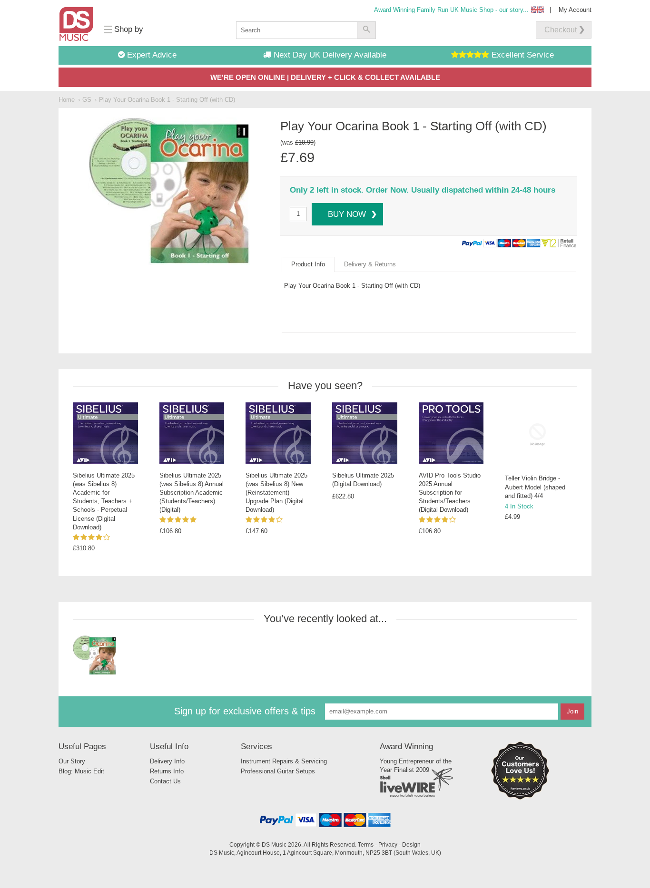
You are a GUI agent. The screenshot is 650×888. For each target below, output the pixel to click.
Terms (366, 844)
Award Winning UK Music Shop (451, 9)
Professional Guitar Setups (278, 771)
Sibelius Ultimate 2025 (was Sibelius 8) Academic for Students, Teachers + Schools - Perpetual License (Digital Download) (104, 501)
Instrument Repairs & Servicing (284, 761)
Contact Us (165, 781)
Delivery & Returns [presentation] (370, 264)
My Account (575, 9)
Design (411, 844)
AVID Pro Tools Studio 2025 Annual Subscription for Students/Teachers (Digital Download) (450, 493)
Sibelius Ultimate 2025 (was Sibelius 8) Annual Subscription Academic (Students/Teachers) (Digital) (191, 493)
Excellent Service (521, 54)
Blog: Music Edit (81, 771)
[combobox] (296, 30)
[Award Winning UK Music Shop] (520, 797)
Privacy (387, 844)
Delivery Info (167, 761)
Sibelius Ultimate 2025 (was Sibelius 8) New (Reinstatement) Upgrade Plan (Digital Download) (276, 493)
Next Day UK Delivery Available (328, 54)
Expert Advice (151, 54)
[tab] (308, 264)
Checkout (560, 30)
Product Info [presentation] (308, 264)
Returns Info (167, 771)
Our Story (72, 761)
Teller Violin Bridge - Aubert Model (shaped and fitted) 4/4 (535, 487)
